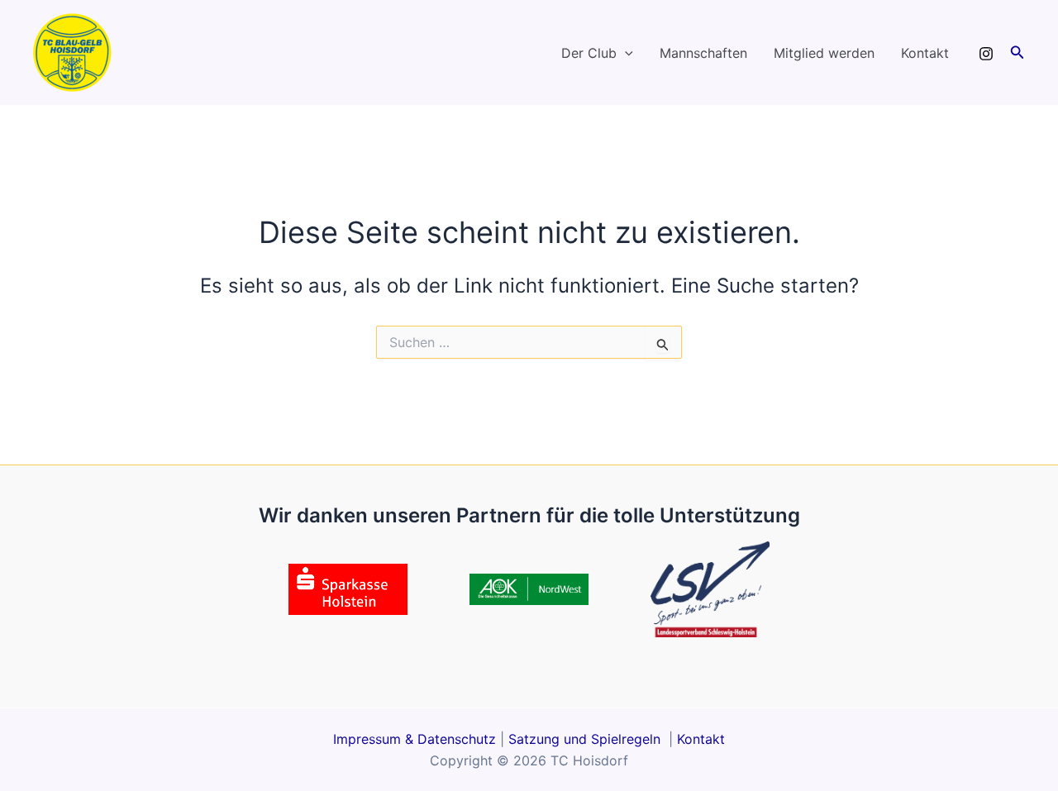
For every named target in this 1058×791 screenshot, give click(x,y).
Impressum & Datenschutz (414, 739)
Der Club (589, 53)
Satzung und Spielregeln (586, 739)
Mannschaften (703, 53)
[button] (625, 53)
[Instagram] (986, 53)
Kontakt (925, 53)
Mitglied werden (824, 53)
